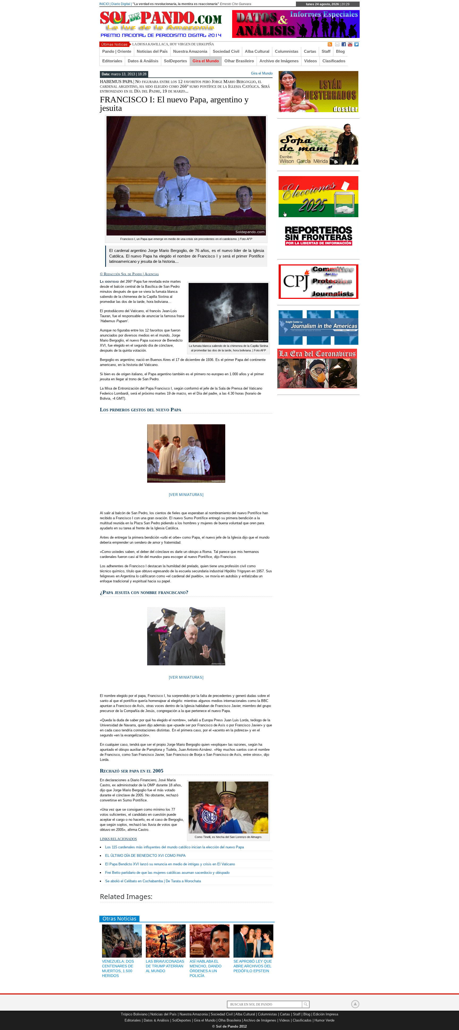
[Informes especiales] (296, 37)
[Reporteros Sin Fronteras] (318, 252)
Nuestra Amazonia (190, 51)
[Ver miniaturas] (186, 495)
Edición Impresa (325, 1014)
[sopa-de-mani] (318, 163)
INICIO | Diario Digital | (115, 4)
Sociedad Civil (226, 51)
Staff (326, 51)
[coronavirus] (317, 387)
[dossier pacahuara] (318, 111)
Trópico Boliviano (134, 1014)
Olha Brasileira (229, 1020)
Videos (310, 61)
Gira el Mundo (206, 61)
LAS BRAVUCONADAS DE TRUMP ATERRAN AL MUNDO (165, 966)
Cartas (310, 51)
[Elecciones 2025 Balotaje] (318, 216)
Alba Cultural (257, 51)
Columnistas (286, 51)
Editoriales (112, 61)
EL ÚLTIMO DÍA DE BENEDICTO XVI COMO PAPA (145, 856)
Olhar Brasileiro (239, 61)
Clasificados (333, 61)
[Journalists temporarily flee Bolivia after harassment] (318, 298)
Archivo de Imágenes (279, 61)
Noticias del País (152, 51)
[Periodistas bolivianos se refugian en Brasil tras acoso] (318, 344)
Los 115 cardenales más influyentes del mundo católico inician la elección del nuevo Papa (174, 847)
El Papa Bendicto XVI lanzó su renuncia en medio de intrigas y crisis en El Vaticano (170, 864)
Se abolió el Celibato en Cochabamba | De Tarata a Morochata (153, 881)
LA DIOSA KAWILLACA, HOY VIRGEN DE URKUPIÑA (173, 44)
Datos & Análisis (143, 61)
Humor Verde (324, 1020)
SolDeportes (175, 61)
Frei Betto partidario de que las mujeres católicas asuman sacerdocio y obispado (167, 873)
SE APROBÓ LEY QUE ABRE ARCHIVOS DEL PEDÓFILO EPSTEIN (252, 966)
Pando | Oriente (116, 51)
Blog (340, 51)
